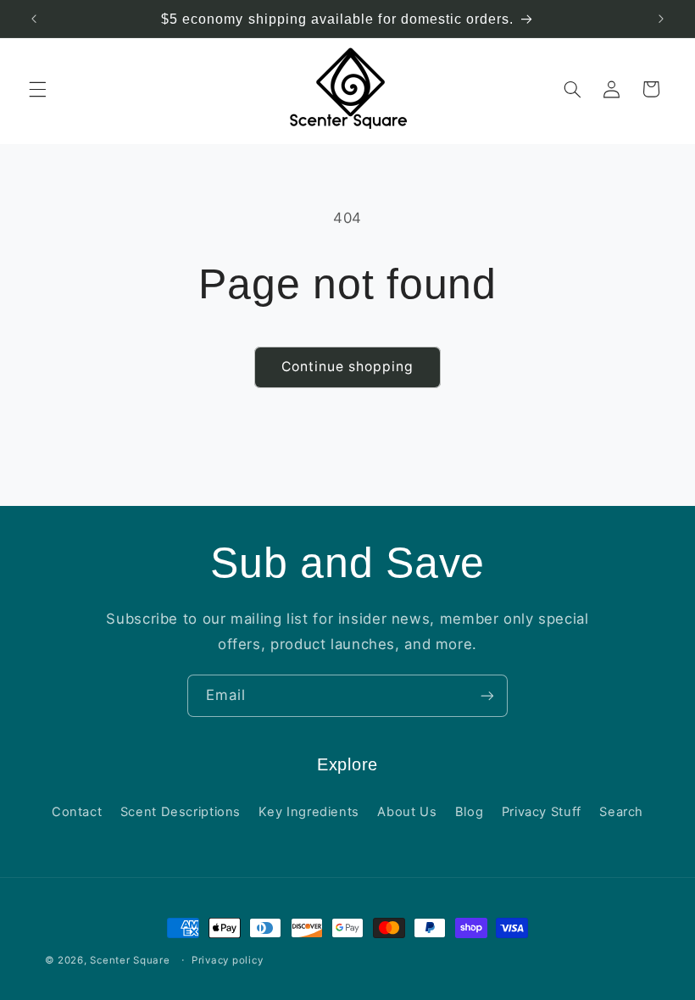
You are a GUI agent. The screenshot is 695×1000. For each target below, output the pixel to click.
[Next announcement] (661, 18)
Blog (469, 811)
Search (621, 811)
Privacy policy (227, 960)
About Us (406, 811)
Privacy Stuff (541, 811)
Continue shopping (347, 366)
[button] (37, 88)
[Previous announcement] (34, 18)
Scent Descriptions (180, 811)
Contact (77, 811)
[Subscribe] (487, 695)
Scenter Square (130, 960)
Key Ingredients (309, 811)
